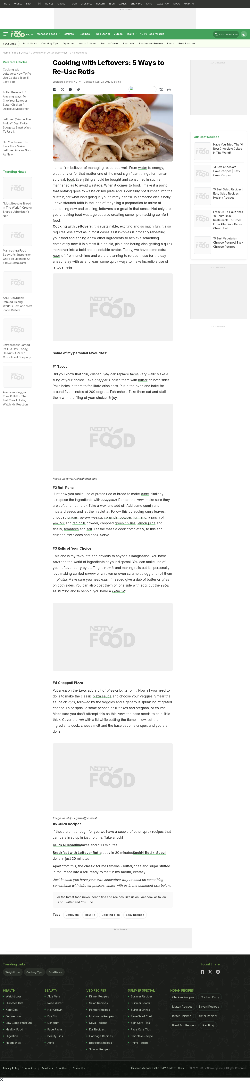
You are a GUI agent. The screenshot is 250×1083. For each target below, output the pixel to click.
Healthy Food (14, 1029)
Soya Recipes (98, 1022)
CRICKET (62, 3)
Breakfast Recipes (184, 1025)
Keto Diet (12, 1009)
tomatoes (71, 529)
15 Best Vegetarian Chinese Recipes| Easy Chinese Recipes (228, 242)
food (70, 179)
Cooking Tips (111, 914)
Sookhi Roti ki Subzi (149, 853)
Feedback (47, 1068)
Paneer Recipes (99, 1009)
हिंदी (39, 3)
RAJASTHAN (163, 3)
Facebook (146, 897)
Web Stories (103, 33)
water (142, 168)
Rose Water (54, 1003)
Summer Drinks (140, 1009)
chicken (107, 574)
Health (130, 33)
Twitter (69, 902)
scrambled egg (139, 574)
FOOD (74, 3)
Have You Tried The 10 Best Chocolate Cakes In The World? (228, 148)
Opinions (68, 43)
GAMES (123, 3)
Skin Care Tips (140, 1022)
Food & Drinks (110, 43)
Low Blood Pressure (19, 1022)
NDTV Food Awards (152, 33)
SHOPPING (136, 3)
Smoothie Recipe (142, 1036)
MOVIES (49, 3)
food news (82, 897)
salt (89, 529)
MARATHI (189, 3)
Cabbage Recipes (101, 1036)
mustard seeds (64, 511)
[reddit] (78, 89)
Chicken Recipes (183, 997)
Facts (170, 43)
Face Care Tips (141, 1029)
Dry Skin (52, 1016)
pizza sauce (102, 696)
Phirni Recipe (139, 1042)
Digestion (12, 1036)
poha (145, 494)
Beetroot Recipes (100, 1042)
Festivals (129, 43)
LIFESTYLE (86, 3)
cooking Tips (50, 43)
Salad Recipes (98, 1003)
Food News (30, 43)
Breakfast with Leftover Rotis (77, 853)
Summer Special (141, 990)
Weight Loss (12, 972)
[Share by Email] (161, 89)
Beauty (51, 990)
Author (63, 1068)
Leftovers (84, 226)
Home (6, 52)
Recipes (84, 33)
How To (90, 914)
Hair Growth (54, 1009)
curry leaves (155, 511)
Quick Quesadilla (67, 845)
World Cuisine (87, 43)
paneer (90, 574)
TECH (112, 3)
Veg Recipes (96, 990)
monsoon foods (47, 33)
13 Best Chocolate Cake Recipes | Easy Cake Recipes (226, 171)
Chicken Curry (210, 997)
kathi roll (118, 591)
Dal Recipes (97, 1029)
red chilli (79, 523)
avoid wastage (90, 185)
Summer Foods (140, 1003)
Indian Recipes (182, 990)
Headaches (13, 1042)
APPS (149, 3)
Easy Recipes (135, 914)
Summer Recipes (142, 996)
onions (72, 517)
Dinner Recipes (99, 996)
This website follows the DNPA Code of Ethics (157, 1068)
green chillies (125, 523)
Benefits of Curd (141, 1016)
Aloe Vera (53, 996)
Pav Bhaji (208, 1025)
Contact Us (79, 1068)
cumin (148, 506)
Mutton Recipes (182, 1006)
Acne (50, 1042)
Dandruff (53, 1022)
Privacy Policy (11, 1068)
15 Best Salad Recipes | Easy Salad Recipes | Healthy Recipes (228, 193)
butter (142, 380)
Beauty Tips (55, 1036)
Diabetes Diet (14, 1003)
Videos (118, 33)
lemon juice (146, 523)
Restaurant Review (151, 43)
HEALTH (100, 3)
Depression (13, 1016)
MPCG (176, 3)
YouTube (87, 902)
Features (68, 33)
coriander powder (117, 517)
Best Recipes (187, 43)
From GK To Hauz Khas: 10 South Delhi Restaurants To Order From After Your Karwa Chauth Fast (228, 220)
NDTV (7, 3)
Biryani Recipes (209, 1006)
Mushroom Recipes (101, 1016)
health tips (98, 897)
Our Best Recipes (206, 137)
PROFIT (30, 3)
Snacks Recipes (99, 1049)
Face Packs (54, 1029)
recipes (118, 897)
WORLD (18, 3)
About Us (30, 1068)
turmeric (139, 517)
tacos (134, 374)
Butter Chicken (181, 1016)
